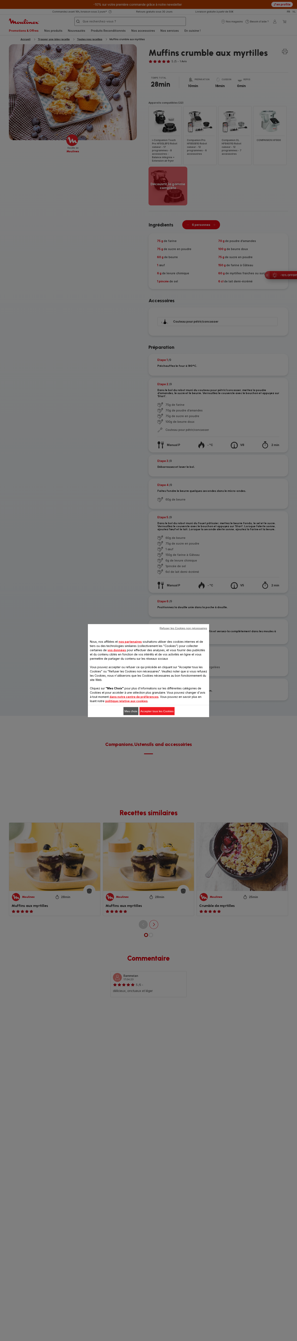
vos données (116, 650)
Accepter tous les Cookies (157, 711)
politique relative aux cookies (126, 701)
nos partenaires (130, 641)
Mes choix (130, 711)
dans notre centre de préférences (134, 696)
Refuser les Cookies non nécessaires (183, 628)
